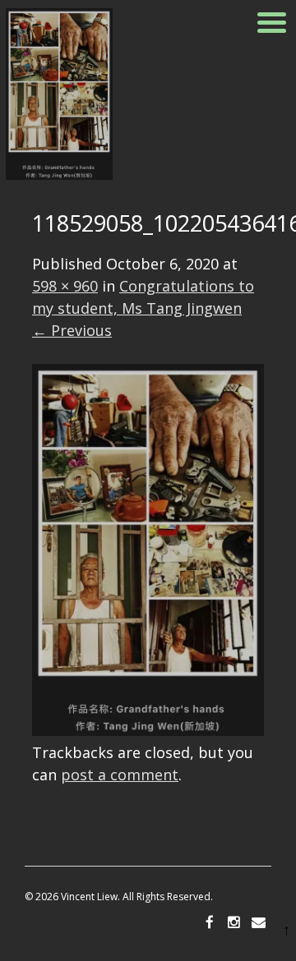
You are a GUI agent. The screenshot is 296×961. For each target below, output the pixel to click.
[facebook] (209, 923)
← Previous (72, 330)
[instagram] (234, 923)
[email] (259, 923)
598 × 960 (65, 286)
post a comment (119, 774)
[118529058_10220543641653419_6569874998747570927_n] (148, 730)
